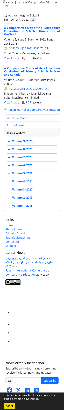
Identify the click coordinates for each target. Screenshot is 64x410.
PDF (33, 58)
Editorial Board (15, 233)
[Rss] (36, 391)
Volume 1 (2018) (22, 205)
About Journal (14, 229)
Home (9, 225)
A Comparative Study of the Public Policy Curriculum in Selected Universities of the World (32, 31)
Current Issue (15, 125)
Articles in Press (17, 118)
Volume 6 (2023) (22, 165)
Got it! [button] (9, 406)
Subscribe (50, 381)
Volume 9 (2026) (22, 141)
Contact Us (12, 242)
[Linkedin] (27, 391)
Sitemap (10, 246)
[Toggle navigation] (31, 6)
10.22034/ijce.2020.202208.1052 (29, 89)
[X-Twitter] (18, 391)
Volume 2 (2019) (22, 197)
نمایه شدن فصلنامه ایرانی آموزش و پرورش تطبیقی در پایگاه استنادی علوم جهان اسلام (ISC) (29, 262)
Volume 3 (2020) (22, 189)
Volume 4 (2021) (22, 181)
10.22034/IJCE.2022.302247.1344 (29, 48)
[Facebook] (9, 391)
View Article (11, 58)
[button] (39, 399)
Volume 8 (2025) (22, 149)
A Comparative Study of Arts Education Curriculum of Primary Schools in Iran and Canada (32, 71)
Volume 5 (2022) (22, 173)
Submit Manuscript (17, 237)
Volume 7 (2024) (22, 157)
